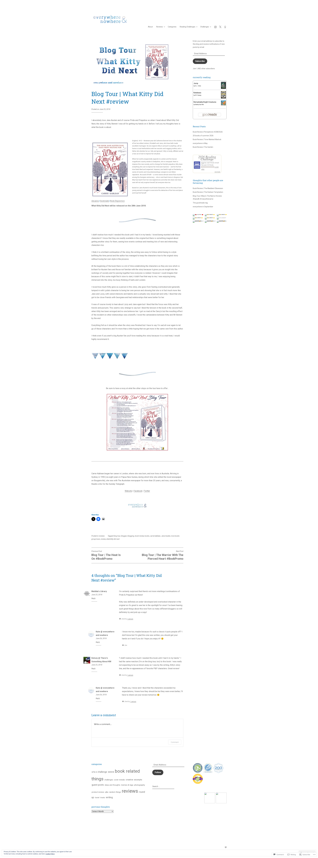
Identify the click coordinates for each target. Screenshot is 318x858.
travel (97, 798)
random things (115, 792)
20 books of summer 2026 (203, 136)
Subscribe (200, 61)
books (147, 536)
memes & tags (127, 785)
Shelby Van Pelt (199, 104)
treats (102, 798)
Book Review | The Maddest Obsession (208, 188)
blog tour (117, 536)
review (103, 539)
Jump (196, 83)
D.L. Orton (198, 86)
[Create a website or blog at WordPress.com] (226, 847)
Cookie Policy (50, 854)
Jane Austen (166, 536)
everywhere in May (200, 143)
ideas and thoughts (112, 785)
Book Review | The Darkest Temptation (208, 192)
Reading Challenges (187, 27)
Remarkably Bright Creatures (205, 102)
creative (129, 779)
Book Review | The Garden (203, 147)
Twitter (147, 491)
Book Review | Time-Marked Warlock (207, 139)
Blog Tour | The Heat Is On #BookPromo (106, 555)
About (150, 27)
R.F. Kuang (198, 95)
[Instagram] (215, 26)
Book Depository (117, 201)
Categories (172, 27)
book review (139, 536)
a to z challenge (99, 772)
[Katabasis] (223, 98)
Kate (202, 163)
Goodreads (104, 201)
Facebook (138, 491)
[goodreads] (225, 26)
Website (128, 491)
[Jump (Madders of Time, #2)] (223, 88)
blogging (130, 536)
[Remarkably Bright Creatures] (223, 105)
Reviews (159, 27)
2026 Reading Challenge (207, 158)
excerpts (138, 779)
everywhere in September (203, 207)
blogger (124, 536)
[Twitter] (220, 26)
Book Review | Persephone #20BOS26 (208, 132)
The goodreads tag (200, 203)
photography (139, 785)
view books (217, 172)
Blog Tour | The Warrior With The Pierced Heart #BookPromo (162, 555)
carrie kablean (155, 536)
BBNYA (111, 772)
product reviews (98, 792)
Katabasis (197, 93)
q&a (106, 792)
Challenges (204, 27)
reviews (102, 536)
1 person (130, 619)
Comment (175, 742)
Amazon (95, 201)
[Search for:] (163, 786)
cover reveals (119, 780)
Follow (158, 772)
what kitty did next (112, 539)
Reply (93, 598)
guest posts (98, 784)
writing (109, 797)
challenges (108, 780)
